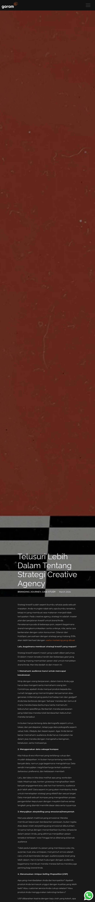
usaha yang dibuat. (60, 640)
